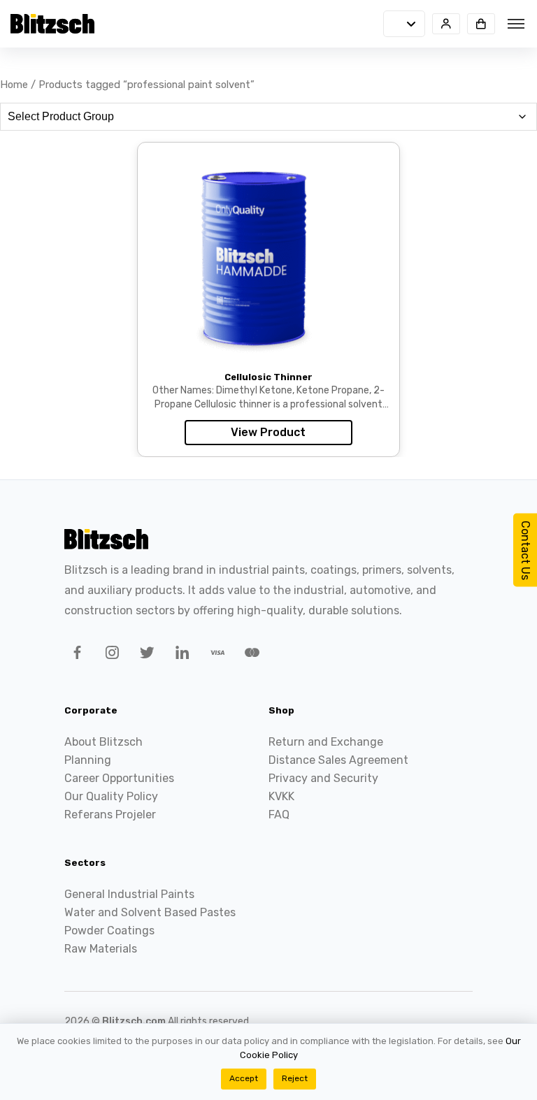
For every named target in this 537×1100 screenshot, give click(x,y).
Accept (243, 1078)
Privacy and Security (323, 778)
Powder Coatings (109, 930)
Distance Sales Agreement (338, 760)
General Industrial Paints (129, 894)
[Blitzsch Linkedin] (179, 655)
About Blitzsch (103, 741)
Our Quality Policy (111, 796)
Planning (87, 760)
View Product (268, 432)
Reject (295, 1078)
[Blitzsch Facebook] (74, 655)
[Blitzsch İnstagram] (109, 655)
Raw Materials (100, 948)
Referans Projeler (110, 814)
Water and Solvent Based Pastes (150, 912)
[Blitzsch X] (144, 655)
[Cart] (481, 23)
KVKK (281, 796)
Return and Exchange (325, 741)
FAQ (278, 814)
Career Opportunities (119, 778)
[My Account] (446, 23)
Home (14, 84)
